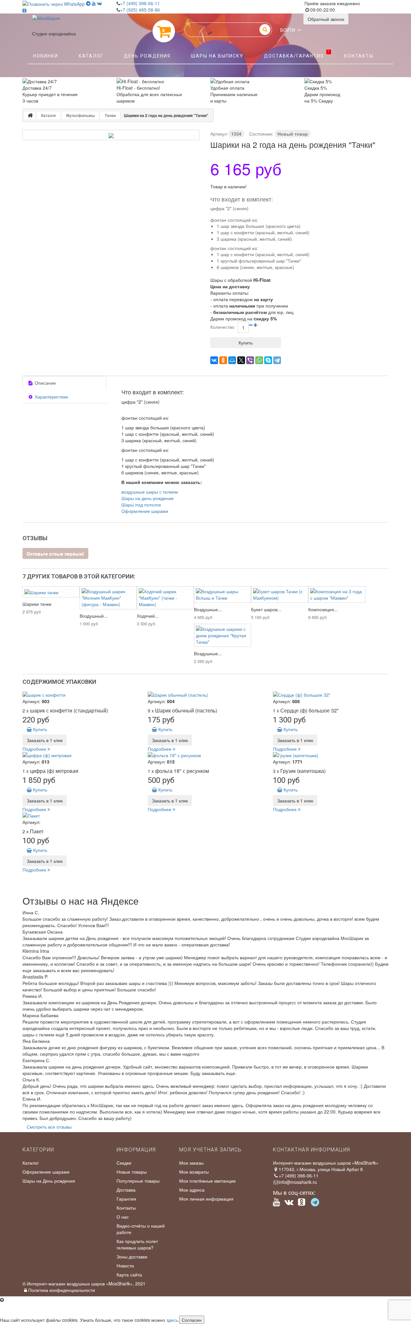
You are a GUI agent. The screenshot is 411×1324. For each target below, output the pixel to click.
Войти (287, 30)
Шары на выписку (217, 55)
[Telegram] (277, 360)
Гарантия (126, 1198)
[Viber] (250, 360)
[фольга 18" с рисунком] (205, 755)
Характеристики (50, 396)
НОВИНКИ (45, 55)
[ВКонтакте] (214, 360)
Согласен (192, 1320)
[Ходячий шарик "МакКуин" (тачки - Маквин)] (165, 597)
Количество (222, 327)
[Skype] (268, 360)
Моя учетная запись (210, 1150)
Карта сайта (129, 1274)
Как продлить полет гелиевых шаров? (137, 1244)
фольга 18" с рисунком (182, 770)
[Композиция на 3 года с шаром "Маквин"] (336, 594)
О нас (123, 1216)
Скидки (124, 1162)
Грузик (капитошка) (303, 770)
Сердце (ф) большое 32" (309, 710)
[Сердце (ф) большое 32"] (331, 695)
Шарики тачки (36, 604)
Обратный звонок (326, 19)
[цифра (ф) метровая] (80, 755)
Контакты (358, 55)
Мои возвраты (194, 1171)
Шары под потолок (141, 504)
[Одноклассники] (223, 360)
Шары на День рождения (48, 1180)
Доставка (126, 1189)
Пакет (37, 831)
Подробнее (35, 749)
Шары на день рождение (147, 498)
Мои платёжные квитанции (207, 1180)
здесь (172, 1320)
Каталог (91, 55)
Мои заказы (191, 1162)
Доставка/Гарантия (296, 54)
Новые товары (132, 1171)
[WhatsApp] (259, 360)
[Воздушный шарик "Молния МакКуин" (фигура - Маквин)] (108, 597)
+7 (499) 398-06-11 (140, 3)
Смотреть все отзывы (49, 1126)
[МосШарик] (46, 22)
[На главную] (30, 115)
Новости (125, 1265)
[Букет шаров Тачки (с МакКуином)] (279, 594)
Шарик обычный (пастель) (186, 710)
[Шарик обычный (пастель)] (205, 695)
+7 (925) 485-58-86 (140, 9)
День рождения (147, 55)
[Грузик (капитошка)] (331, 755)
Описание (44, 383)
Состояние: (261, 133)
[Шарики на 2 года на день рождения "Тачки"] (111, 135)
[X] (241, 360)
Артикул (218, 133)
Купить (39, 729)
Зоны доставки (132, 1256)
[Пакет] (80, 815)
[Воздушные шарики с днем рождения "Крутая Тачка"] (222, 635)
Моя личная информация (206, 1198)
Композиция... (323, 609)
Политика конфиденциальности (61, 1290)
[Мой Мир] (232, 360)
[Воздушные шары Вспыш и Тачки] (222, 594)
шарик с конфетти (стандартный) (69, 710)
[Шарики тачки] (51, 591)
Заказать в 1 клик (45, 740)
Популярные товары (138, 1180)
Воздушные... (208, 609)
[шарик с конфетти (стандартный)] (80, 695)
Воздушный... (94, 616)
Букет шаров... (266, 609)
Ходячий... (148, 616)
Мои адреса (192, 1189)
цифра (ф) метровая (54, 770)
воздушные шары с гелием (149, 491)
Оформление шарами (144, 511)
